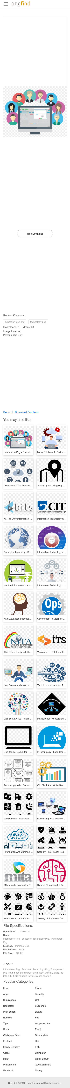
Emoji (38, 1029)
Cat (37, 999)
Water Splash (42, 1058)
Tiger (6, 1023)
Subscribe (40, 1005)
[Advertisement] (35, 51)
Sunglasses (9, 999)
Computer (40, 1052)
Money (38, 1070)
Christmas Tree (11, 1035)
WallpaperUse (42, 1023)
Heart (6, 988)
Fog (37, 1017)
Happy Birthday (11, 1046)
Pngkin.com (9, 1064)
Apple (6, 994)
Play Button (9, 1011)
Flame (38, 988)
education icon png (15, 321)
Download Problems (27, 412)
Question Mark (43, 1064)
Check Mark (41, 1035)
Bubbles (7, 1017)
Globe (6, 1052)
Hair (37, 1041)
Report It (8, 412)
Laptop (38, 1011)
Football (7, 1041)
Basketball (8, 1005)
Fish (37, 1046)
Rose (6, 1029)
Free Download (35, 233)
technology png (38, 321)
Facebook (8, 1070)
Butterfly (39, 994)
